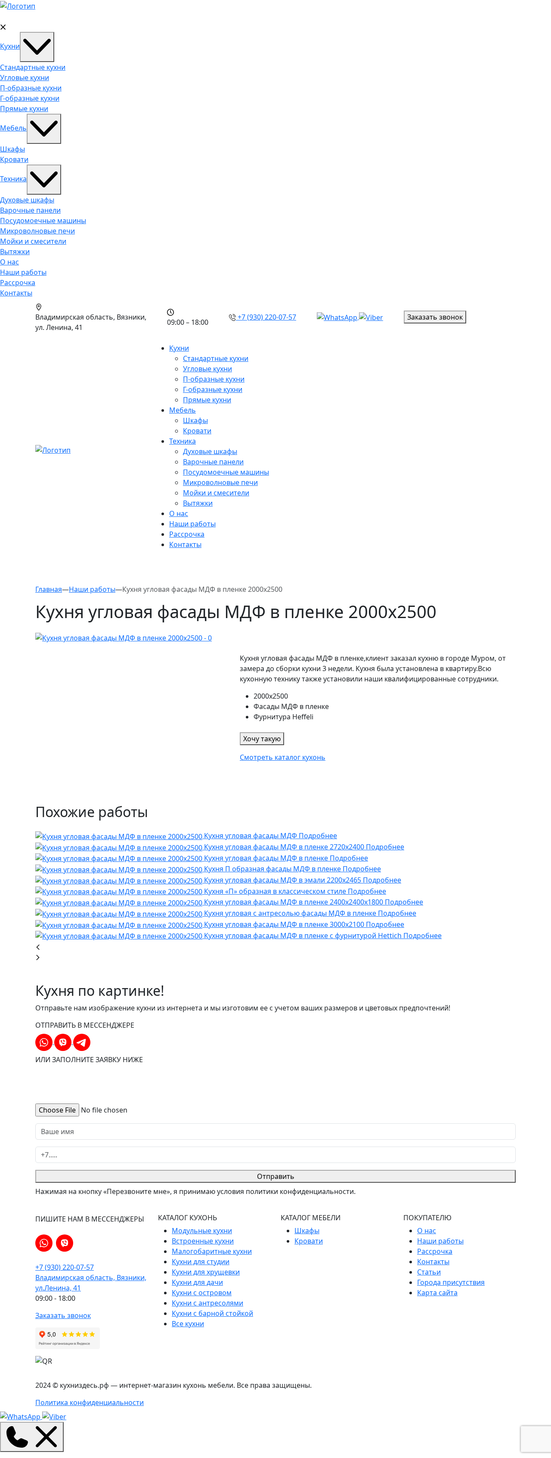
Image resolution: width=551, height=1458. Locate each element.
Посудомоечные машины (43, 220)
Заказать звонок (435, 317)
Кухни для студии (200, 1261)
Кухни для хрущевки (206, 1272)
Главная (48, 589)
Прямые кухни (24, 108)
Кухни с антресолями (207, 1303)
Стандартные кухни (32, 67)
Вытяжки (15, 251)
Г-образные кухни (29, 98)
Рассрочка (17, 282)
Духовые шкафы (27, 200)
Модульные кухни (202, 1230)
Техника (13, 178)
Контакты (16, 293)
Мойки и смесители (33, 241)
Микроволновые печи (37, 231)
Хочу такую (262, 738)
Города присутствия (451, 1282)
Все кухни (188, 1323)
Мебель (13, 128)
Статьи (429, 1272)
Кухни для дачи (197, 1282)
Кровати (14, 159)
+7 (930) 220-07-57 (64, 1267)
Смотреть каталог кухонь (282, 757)
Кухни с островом (202, 1292)
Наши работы (23, 272)
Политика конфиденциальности (89, 1402)
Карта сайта (437, 1292)
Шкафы (12, 149)
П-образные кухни (31, 88)
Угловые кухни (24, 77)
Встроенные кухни (203, 1241)
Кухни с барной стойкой (212, 1313)
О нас (9, 262)
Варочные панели (30, 210)
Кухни (10, 46)
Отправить (275, 1176)
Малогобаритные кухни (212, 1251)
